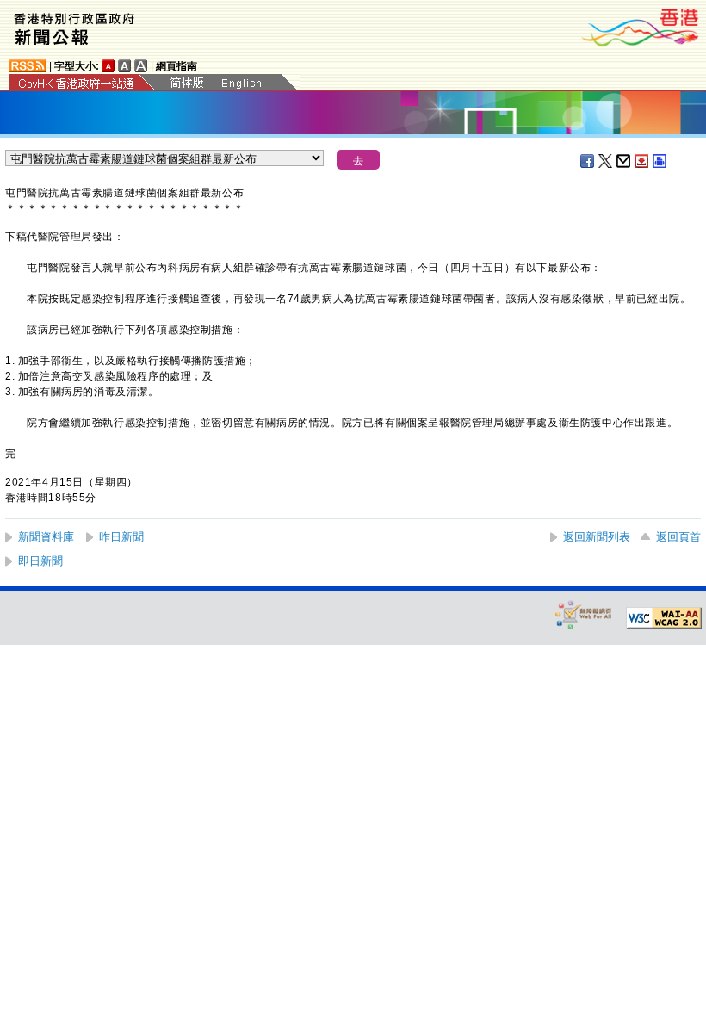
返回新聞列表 (596, 536)
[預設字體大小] (108, 65)
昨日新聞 (121, 536)
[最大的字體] (141, 65)
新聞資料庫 (46, 536)
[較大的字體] (125, 65)
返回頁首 (678, 536)
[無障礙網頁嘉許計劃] (584, 614)
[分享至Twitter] (606, 161)
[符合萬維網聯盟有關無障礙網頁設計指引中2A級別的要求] (664, 618)
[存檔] (642, 161)
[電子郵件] (624, 161)
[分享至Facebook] (588, 161)
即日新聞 (40, 560)
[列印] (660, 161)
